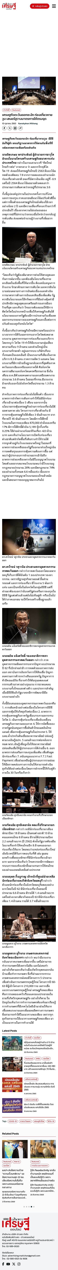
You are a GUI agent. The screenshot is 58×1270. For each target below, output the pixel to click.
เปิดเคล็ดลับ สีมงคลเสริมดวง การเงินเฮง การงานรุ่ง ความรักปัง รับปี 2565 (39, 1086)
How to (17, 1161)
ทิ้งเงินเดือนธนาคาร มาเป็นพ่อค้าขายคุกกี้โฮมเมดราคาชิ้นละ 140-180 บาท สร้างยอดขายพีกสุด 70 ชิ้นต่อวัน (39, 1067)
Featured (16, 110)
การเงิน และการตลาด (40, 1165)
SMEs (38, 1058)
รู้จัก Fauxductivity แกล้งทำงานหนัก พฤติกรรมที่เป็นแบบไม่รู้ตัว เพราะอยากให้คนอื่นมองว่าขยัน (42, 1175)
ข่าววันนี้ (6, 110)
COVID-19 (13, 1121)
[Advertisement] (29, 43)
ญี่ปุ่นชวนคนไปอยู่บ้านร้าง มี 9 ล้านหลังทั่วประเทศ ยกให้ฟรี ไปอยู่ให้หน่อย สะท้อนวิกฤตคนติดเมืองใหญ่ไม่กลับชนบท (39, 1047)
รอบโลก (37, 1037)
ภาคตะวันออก (25, 1121)
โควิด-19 (51, 1121)
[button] (24, 1206)
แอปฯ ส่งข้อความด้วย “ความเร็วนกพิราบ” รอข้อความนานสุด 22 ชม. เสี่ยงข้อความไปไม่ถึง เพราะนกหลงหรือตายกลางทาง (13, 1178)
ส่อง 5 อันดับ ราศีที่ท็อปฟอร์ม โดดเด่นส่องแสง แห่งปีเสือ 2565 (39, 1106)
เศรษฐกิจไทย (39, 1121)
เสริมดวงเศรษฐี (31, 1079)
